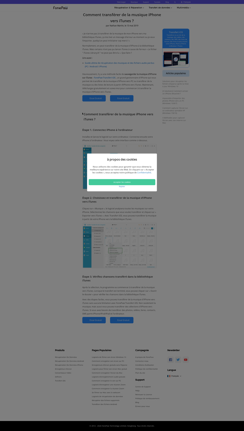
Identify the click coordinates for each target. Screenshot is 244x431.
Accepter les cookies (122, 182)
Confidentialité (144, 172)
